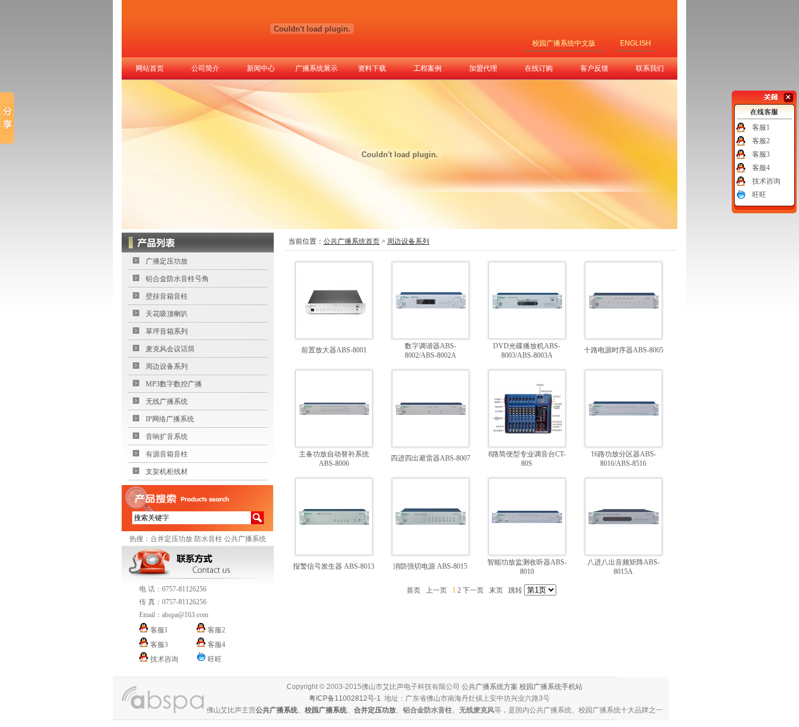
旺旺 (759, 195)
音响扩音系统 (167, 436)
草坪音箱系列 (167, 331)
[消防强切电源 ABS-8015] (430, 522)
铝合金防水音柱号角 (177, 279)
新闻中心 (261, 68)
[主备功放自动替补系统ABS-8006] (334, 412)
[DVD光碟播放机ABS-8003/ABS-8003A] (527, 306)
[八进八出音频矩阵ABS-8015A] (623, 522)
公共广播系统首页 (351, 241)
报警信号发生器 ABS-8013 (333, 566)
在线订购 (539, 68)
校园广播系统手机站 (551, 687)
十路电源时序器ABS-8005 (623, 350)
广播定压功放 (167, 261)
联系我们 (650, 68)
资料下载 (372, 68)
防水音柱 (208, 539)
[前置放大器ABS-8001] (334, 321)
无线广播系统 (167, 401)
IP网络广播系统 (170, 419)
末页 (496, 590)
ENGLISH (635, 43)
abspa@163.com (185, 615)
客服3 (761, 154)
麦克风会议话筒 (170, 349)
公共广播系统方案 (490, 687)
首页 (414, 590)
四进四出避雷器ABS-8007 (430, 458)
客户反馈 (594, 68)
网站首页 (150, 68)
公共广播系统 (245, 539)
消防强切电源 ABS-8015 (430, 566)
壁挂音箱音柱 (167, 296)
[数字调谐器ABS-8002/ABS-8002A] (430, 306)
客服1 (761, 127)
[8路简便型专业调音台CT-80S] (527, 431)
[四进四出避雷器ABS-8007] (430, 412)
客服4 (761, 168)
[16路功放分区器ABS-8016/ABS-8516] (623, 413)
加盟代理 (483, 68)
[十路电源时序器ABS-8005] (623, 306)
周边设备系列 (167, 366)
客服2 (761, 141)
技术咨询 (766, 181)
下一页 (473, 590)
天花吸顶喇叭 (167, 314)
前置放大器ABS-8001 (334, 350)
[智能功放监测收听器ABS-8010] (527, 521)
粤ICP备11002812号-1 (345, 698)
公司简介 (205, 68)
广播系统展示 (316, 68)
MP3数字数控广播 (174, 384)
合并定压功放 (171, 539)
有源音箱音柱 (167, 454)
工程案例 (428, 68)
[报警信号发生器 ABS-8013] (334, 522)
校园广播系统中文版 (563, 43)
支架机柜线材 (167, 472)
